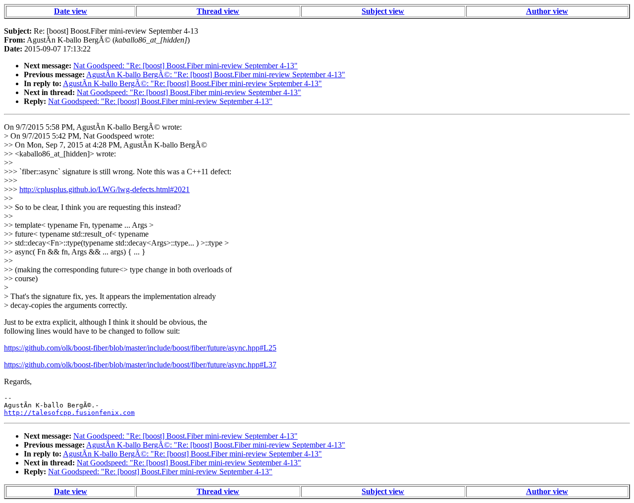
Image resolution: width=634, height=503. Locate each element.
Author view (547, 11)
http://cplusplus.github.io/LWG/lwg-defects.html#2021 (104, 189)
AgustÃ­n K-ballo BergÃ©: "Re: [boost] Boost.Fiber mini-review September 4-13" (215, 74)
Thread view (218, 11)
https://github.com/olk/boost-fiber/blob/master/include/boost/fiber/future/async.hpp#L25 (140, 348)
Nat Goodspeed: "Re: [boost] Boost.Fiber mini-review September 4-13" (185, 65)
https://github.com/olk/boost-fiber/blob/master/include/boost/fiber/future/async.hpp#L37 (140, 364)
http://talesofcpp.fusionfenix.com (69, 412)
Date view (70, 11)
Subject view (383, 11)
